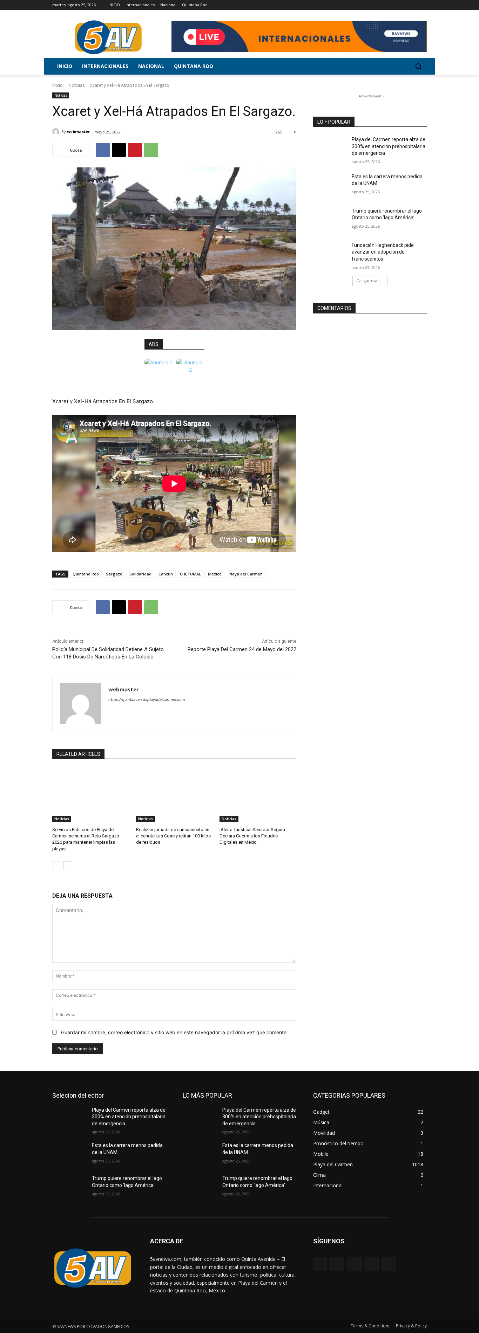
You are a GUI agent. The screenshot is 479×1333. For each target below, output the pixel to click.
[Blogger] (320, 1264)
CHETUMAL (190, 573)
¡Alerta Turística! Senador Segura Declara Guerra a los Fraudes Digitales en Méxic (252, 836)
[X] (403, 5)
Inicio (57, 85)
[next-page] (67, 865)
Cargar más (367, 281)
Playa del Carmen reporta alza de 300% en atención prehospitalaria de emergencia (388, 146)
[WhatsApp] (151, 150)
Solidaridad (140, 573)
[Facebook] (384, 5)
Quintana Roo (86, 573)
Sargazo (114, 573)
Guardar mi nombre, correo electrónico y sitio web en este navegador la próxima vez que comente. (174, 1032)
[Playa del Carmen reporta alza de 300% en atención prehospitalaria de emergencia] (330, 148)
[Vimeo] (413, 5)
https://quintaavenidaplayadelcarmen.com (146, 699)
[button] (418, 66)
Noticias (76, 85)
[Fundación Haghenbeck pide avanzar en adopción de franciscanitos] (330, 254)
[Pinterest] (135, 150)
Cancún (165, 573)
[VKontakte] (389, 1264)
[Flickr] (354, 1264)
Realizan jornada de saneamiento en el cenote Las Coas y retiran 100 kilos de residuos (173, 836)
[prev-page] (56, 865)
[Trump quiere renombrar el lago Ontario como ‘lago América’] (330, 220)
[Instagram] (394, 5)
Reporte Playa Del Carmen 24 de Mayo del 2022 (242, 649)
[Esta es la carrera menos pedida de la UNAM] (330, 185)
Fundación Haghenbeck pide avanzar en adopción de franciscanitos (383, 252)
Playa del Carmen (246, 573)
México (215, 573)
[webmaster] (56, 131)
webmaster (78, 131)
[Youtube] (423, 5)
